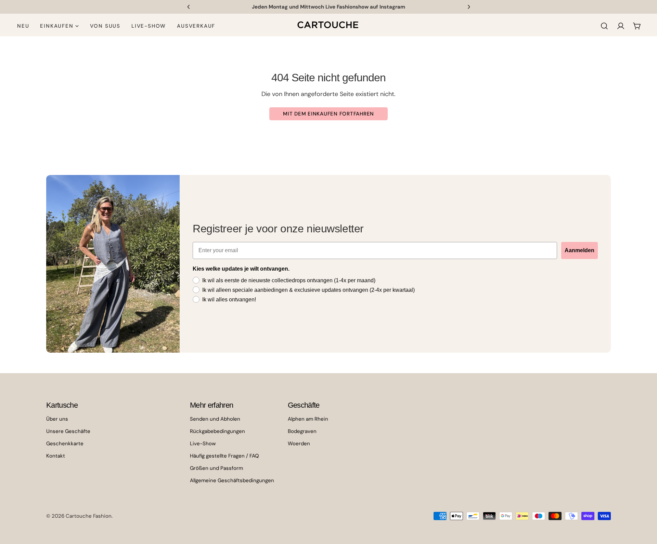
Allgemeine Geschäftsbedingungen (232, 480)
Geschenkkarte (64, 443)
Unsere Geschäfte (68, 431)
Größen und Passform (216, 468)
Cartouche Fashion (89, 516)
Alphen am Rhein (308, 419)
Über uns (57, 419)
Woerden (299, 443)
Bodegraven (302, 431)
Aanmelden (579, 250)
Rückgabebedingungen (217, 431)
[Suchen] (604, 26)
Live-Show (203, 443)
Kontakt (55, 455)
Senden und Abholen (215, 419)
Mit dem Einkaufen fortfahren (328, 113)
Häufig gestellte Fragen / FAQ (224, 455)
